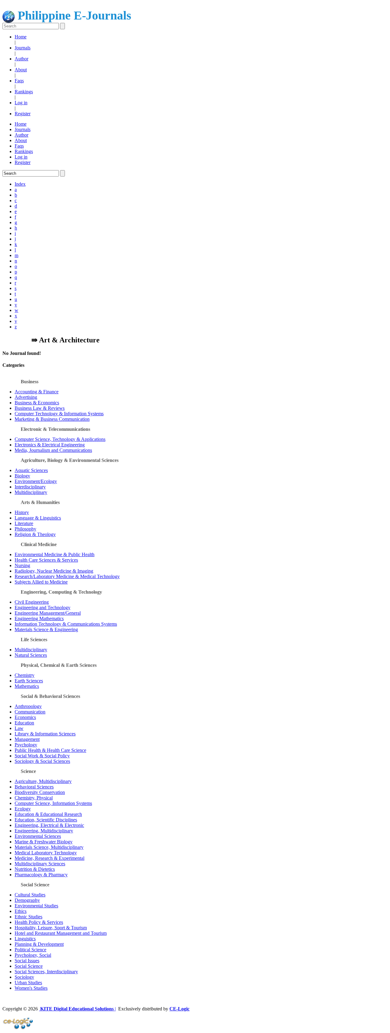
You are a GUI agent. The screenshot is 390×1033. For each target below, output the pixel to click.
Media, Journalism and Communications (53, 450)
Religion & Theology (35, 534)
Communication (30, 711)
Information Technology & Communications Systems (66, 624)
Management (27, 739)
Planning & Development (39, 944)
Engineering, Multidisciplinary (44, 830)
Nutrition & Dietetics (35, 869)
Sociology (24, 977)
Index (20, 184)
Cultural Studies (30, 894)
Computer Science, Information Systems (53, 803)
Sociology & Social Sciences (42, 761)
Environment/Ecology (36, 481)
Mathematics (27, 686)
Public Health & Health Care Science (50, 750)
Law (19, 728)
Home (21, 36)
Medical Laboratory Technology (46, 852)
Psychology (26, 744)
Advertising (26, 397)
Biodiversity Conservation (40, 792)
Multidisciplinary (31, 492)
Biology (22, 475)
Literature (24, 523)
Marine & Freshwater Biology (44, 841)
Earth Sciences (29, 680)
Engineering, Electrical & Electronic (49, 825)
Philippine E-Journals (73, 15)
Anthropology (28, 706)
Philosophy (25, 528)
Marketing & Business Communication (52, 419)
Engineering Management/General (48, 613)
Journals (22, 47)
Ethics (21, 911)
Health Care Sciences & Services (46, 560)
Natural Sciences (31, 655)
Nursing (22, 565)
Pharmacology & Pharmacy (41, 874)
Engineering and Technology (42, 607)
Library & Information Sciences (45, 733)
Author (21, 58)
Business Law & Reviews (40, 408)
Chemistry (24, 675)
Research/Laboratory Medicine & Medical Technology (67, 576)
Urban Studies (28, 982)
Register (22, 113)
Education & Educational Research (48, 814)
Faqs (19, 80)
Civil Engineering (32, 602)
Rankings (24, 91)
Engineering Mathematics (39, 618)
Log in (21, 102)
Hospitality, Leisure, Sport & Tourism (51, 927)
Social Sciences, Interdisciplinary (46, 971)
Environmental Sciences (38, 836)
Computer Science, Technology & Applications (60, 439)
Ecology (23, 808)
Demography (27, 900)
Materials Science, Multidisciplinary (49, 847)
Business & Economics (37, 402)
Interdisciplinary (30, 486)
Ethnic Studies (28, 916)
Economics (25, 717)
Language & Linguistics (38, 517)
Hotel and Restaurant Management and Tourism (61, 933)
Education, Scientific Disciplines (46, 819)
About (21, 69)
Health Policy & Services (39, 922)
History (22, 512)
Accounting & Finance (36, 391)
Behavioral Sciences (34, 786)
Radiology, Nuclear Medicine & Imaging (54, 571)
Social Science (29, 966)
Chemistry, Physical (34, 797)
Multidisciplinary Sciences (40, 863)
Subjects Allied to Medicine (41, 581)
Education (24, 722)
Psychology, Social (33, 955)
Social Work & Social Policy (42, 755)
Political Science (30, 949)
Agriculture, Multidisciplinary (43, 781)
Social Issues (27, 960)
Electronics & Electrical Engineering (50, 444)
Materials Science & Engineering (46, 629)
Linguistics (25, 938)
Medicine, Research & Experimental (49, 858)
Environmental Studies (36, 905)
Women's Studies (31, 988)
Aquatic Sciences (31, 470)
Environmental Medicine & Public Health (54, 554)
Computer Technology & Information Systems (59, 413)
